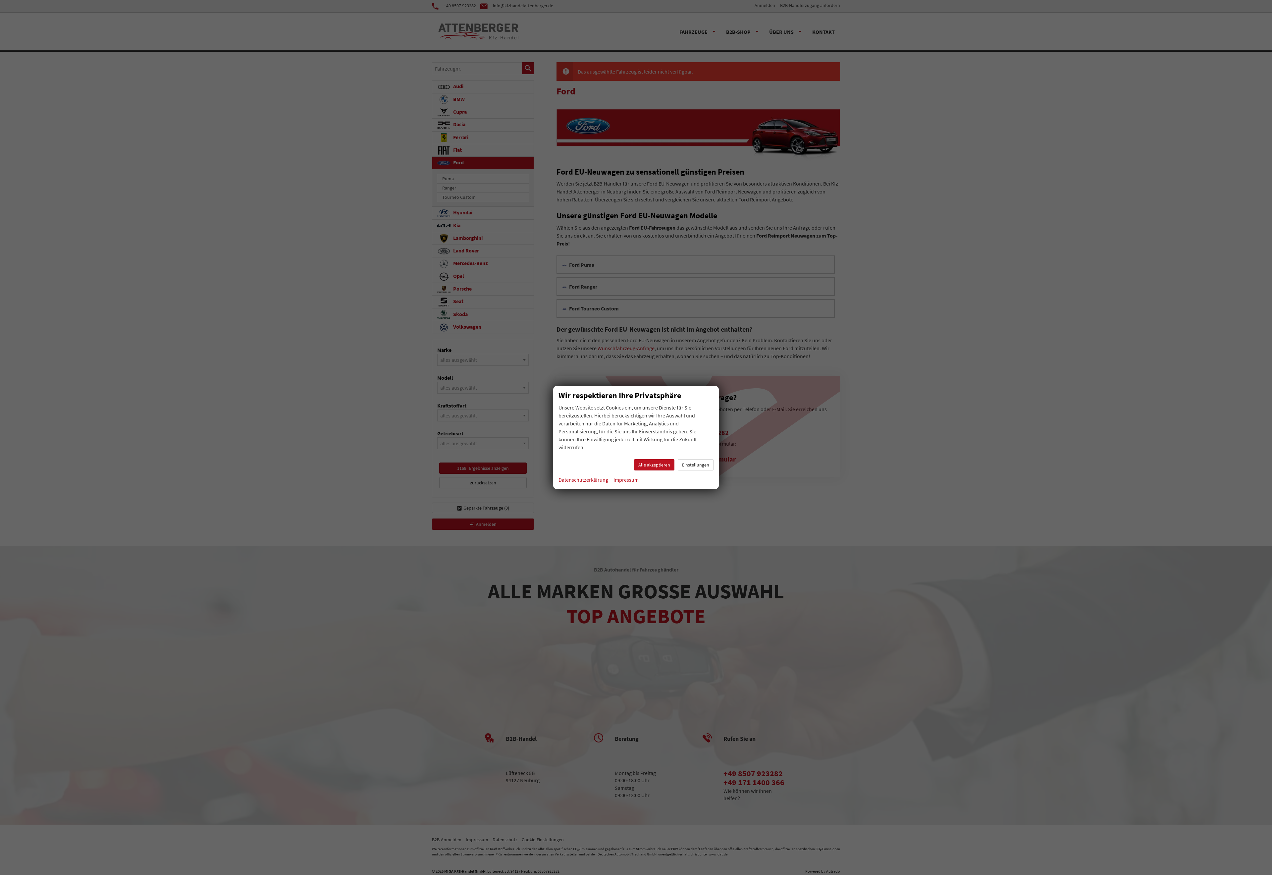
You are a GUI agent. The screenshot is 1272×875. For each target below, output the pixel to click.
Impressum (626, 479)
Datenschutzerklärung (583, 479)
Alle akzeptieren (654, 465)
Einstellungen (695, 465)
